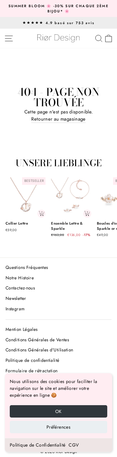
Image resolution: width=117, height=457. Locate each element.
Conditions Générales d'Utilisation (39, 349)
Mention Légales (22, 329)
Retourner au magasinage (58, 119)
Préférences (58, 427)
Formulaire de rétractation (32, 370)
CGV (74, 445)
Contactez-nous (20, 288)
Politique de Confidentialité (37, 445)
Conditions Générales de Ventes (37, 339)
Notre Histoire (20, 277)
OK (58, 411)
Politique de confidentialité (32, 360)
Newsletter (16, 298)
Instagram (15, 308)
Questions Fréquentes (27, 267)
